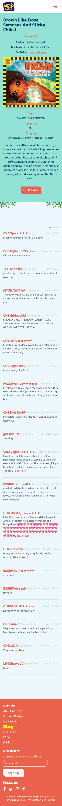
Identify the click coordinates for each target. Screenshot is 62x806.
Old (56, 227)
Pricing (7, 742)
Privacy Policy (34, 799)
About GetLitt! (12, 710)
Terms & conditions (15, 799)
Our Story (9, 731)
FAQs (6, 737)
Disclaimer (49, 799)
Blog (8, 726)
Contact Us (10, 721)
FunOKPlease (38, 52)
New (48, 227)
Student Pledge (13, 716)
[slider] (31, 36)
